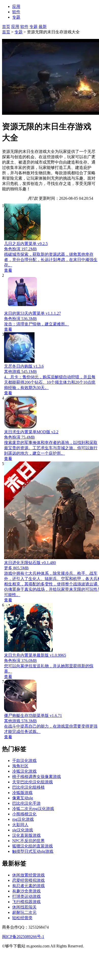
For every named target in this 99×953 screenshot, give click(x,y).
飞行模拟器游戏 (26, 902)
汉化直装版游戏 (26, 835)
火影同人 (20, 824)
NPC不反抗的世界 (28, 841)
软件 (24, 26)
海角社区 (20, 766)
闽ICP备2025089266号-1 (23, 936)
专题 (33, 26)
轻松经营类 (22, 918)
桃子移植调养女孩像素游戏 (36, 776)
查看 (8, 270)
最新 (43, 26)
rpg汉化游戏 (23, 819)
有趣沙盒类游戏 (26, 891)
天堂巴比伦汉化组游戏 (32, 782)
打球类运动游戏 (26, 896)
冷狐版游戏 (22, 792)
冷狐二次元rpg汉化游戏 (33, 808)
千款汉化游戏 (24, 760)
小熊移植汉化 (24, 814)
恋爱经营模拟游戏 (28, 880)
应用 (15, 26)
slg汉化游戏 (22, 830)
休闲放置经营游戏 (28, 875)
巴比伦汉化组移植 (28, 787)
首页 (6, 26)
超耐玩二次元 (24, 912)
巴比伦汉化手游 (26, 803)
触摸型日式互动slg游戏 (32, 851)
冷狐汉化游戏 (24, 771)
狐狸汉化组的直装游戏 (32, 846)
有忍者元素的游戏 (28, 886)
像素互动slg (22, 798)
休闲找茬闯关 (24, 907)
